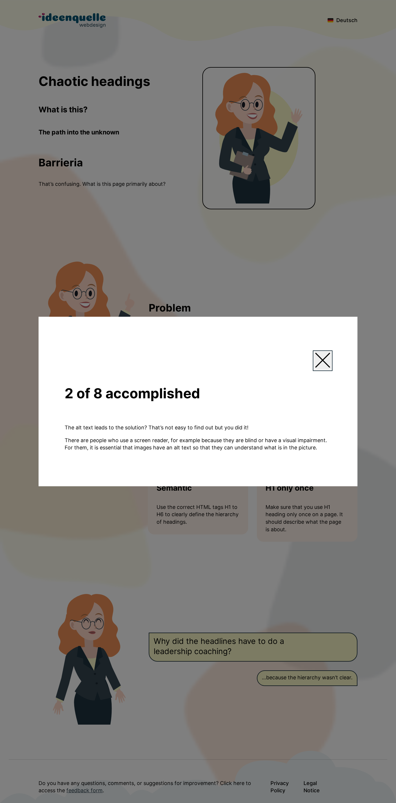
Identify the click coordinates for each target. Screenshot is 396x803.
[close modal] (322, 361)
